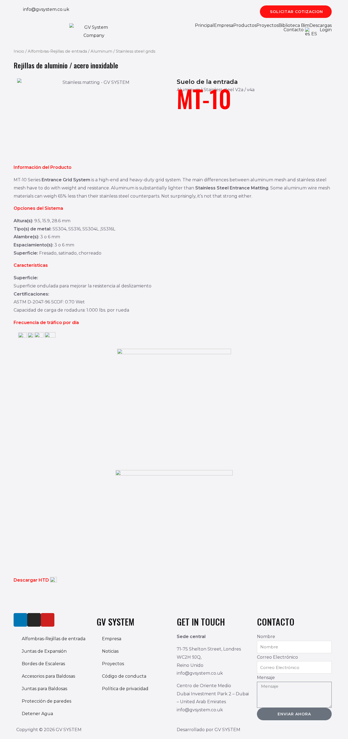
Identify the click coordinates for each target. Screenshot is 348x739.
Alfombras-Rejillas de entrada (57, 51)
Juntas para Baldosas (44, 688)
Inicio (19, 51)
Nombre (266, 636)
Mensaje (266, 677)
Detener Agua (37, 713)
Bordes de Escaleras (43, 663)
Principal (204, 25)
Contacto (294, 30)
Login (326, 30)
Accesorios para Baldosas (48, 676)
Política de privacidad (125, 688)
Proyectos (267, 25)
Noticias (110, 651)
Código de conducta (124, 676)
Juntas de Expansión (44, 651)
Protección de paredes (46, 701)
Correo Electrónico (277, 657)
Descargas (320, 25)
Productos (244, 25)
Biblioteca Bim (293, 25)
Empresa (223, 25)
